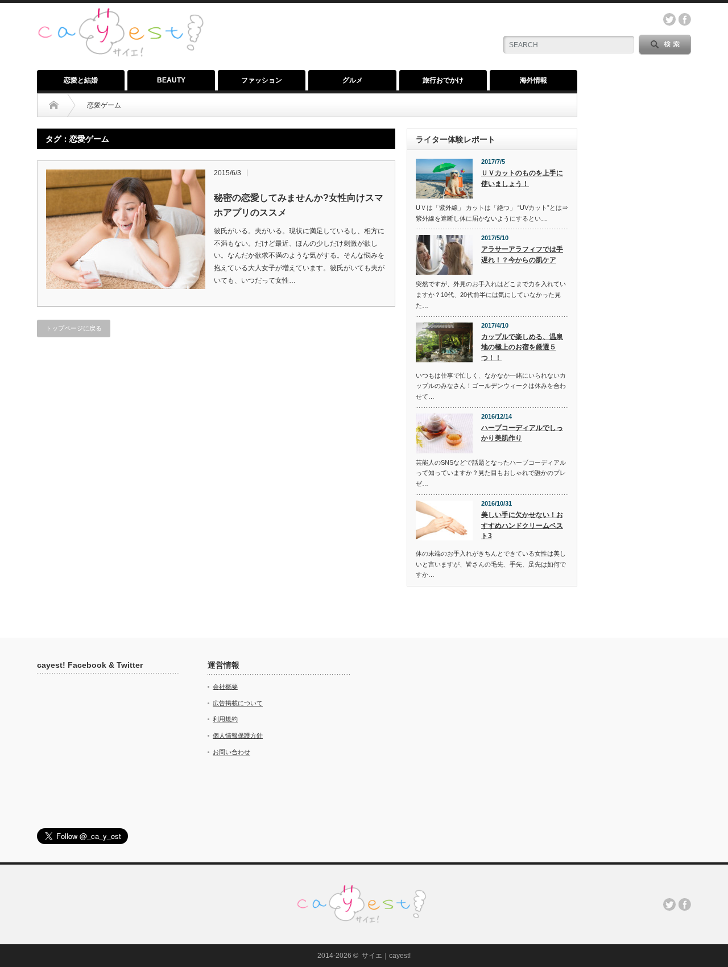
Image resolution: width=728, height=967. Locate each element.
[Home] (54, 105)
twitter (669, 19)
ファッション (261, 80)
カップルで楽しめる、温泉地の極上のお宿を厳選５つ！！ (522, 347)
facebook (685, 19)
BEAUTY (171, 80)
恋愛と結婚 (81, 80)
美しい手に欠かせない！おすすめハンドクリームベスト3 (522, 525)
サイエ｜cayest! (386, 956)
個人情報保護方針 (238, 735)
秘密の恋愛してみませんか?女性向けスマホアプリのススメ (298, 205)
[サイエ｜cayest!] (120, 14)
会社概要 (225, 686)
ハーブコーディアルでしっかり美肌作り (522, 433)
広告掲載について (238, 703)
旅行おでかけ (443, 80)
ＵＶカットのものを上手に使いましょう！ (522, 178)
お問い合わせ (231, 752)
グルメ (352, 80)
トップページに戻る (74, 328)
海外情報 (533, 80)
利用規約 (225, 719)
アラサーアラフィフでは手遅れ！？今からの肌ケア (522, 254)
